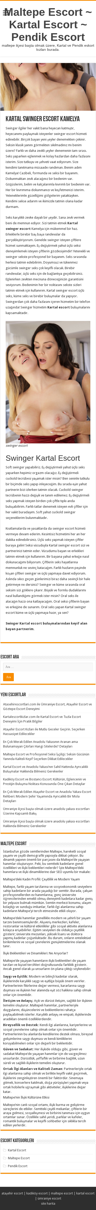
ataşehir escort (12, 1193)
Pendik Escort (17, 1166)
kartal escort (85, 1193)
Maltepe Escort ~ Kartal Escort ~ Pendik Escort (48, 24)
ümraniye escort (49, 1198)
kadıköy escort (37, 1193)
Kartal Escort (17, 1150)
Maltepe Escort (19, 1158)
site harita (48, 1203)
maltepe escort (62, 1193)
